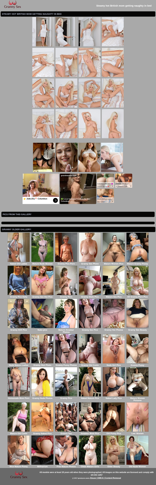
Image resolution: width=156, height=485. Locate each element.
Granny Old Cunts (90, 365)
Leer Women (137, 433)
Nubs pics (42, 330)
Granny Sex (66, 433)
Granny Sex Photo (90, 264)
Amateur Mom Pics (90, 433)
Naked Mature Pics (90, 398)
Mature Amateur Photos (66, 331)
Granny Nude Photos (42, 398)
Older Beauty (113, 466)
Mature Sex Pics (114, 297)
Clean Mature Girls (90, 466)
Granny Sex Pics (90, 330)
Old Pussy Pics (113, 433)
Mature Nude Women (42, 264)
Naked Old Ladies (18, 264)
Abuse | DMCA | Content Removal (105, 478)
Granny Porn (66, 297)
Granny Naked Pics (42, 433)
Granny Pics (66, 398)
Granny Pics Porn (66, 264)
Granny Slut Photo (42, 365)
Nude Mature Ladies (18, 365)
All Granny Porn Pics (137, 297)
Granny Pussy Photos (66, 365)
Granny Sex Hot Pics (42, 297)
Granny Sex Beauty (137, 330)
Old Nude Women (137, 466)
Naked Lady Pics (114, 398)
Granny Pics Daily (18, 297)
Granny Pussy (137, 365)
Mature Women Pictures (137, 399)
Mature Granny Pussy (137, 264)
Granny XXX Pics (18, 330)
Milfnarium (42, 466)
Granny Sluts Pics (90, 297)
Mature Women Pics (113, 264)
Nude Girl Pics (114, 365)
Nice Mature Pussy (19, 466)
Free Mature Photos (66, 466)
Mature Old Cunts (18, 433)
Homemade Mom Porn (18, 398)
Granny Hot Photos (113, 330)
